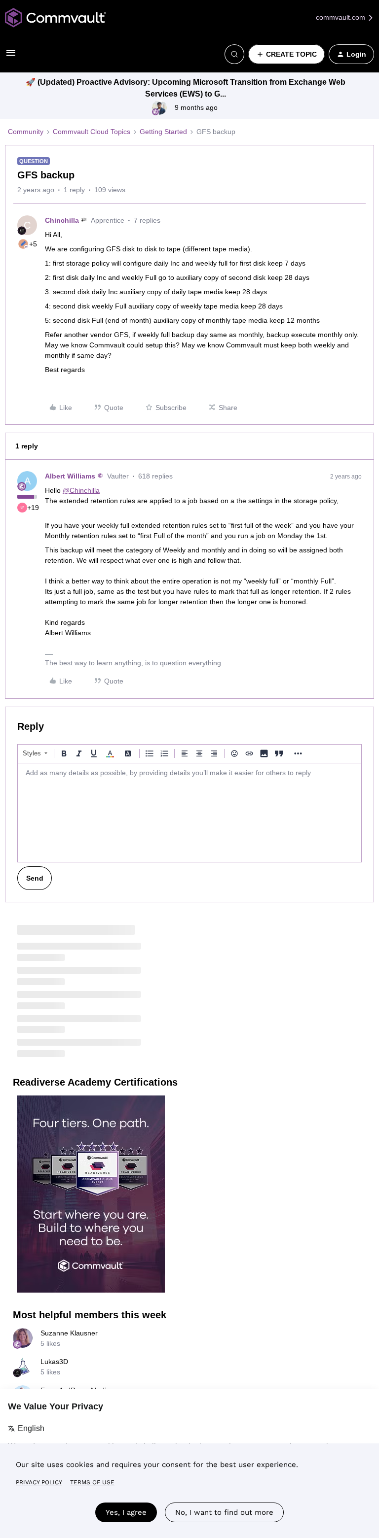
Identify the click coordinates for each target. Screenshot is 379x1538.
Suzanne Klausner (69, 1333)
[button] (11, 56)
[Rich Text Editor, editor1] (189, 812)
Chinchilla (62, 220)
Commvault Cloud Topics (91, 132)
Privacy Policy (39, 1482)
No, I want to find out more (224, 1512)
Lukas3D (54, 1362)
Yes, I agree (126, 1512)
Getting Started (163, 132)
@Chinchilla (81, 490)
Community (25, 132)
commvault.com (341, 17)
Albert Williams (70, 476)
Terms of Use (92, 1482)
